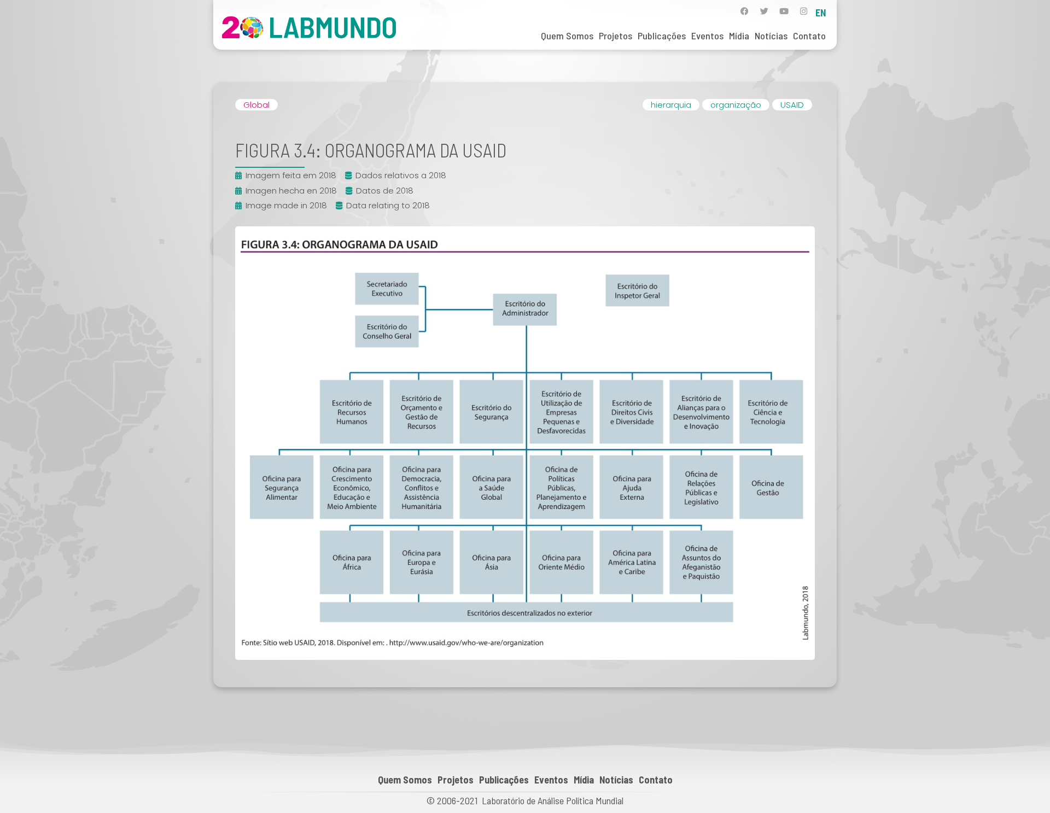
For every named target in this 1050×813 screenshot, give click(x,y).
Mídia (739, 36)
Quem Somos (567, 36)
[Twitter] (764, 11)
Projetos (615, 36)
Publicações (662, 36)
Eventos (707, 36)
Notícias (771, 36)
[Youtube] (784, 11)
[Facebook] (744, 11)
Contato (809, 36)
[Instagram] (803, 11)
